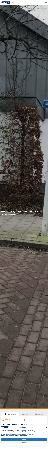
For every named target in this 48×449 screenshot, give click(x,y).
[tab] (10, 414)
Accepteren (24, 439)
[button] (46, 427)
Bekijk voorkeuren (24, 446)
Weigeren (24, 442)
